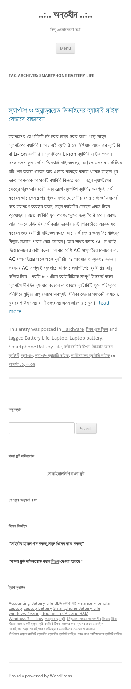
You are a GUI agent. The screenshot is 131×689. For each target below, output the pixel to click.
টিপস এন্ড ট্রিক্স (97, 329)
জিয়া (114, 618)
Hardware (73, 329)
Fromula (102, 603)
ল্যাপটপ (27, 355)
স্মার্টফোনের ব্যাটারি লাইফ (90, 355)
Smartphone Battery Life (35, 346)
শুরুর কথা (83, 633)
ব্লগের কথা (68, 623)
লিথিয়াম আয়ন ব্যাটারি (22, 633)
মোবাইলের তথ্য (18, 628)
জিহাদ (106, 618)
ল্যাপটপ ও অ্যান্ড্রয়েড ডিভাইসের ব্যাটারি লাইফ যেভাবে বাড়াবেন (64, 114)
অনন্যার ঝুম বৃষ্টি (55, 618)
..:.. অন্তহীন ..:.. (65, 14)
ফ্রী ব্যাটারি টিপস (77, 346)
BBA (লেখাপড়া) (65, 603)
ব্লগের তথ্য (84, 623)
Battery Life (37, 337)
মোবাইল (98, 623)
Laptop (59, 337)
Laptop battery (86, 337)
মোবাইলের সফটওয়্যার (44, 628)
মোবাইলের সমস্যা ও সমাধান (77, 628)
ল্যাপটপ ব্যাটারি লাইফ (52, 355)
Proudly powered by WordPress (40, 676)
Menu (65, 48)
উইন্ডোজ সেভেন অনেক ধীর (84, 618)
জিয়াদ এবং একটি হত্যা (23, 623)
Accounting (19, 603)
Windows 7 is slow (26, 618)
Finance (85, 603)
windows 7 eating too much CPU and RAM (48, 613)
